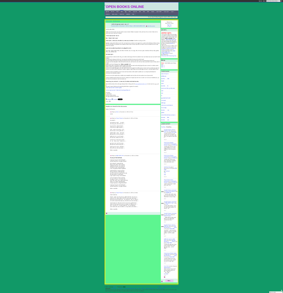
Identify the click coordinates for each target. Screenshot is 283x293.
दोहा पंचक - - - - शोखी (165, 78)
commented (166, 143)
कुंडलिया (162, 112)
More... (169, 280)
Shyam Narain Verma (168, 179)
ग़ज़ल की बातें (120, 288)
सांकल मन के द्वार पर (164, 73)
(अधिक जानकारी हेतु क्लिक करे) (168, 51)
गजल (165, 132)
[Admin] (107, 27)
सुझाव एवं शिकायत (165, 53)
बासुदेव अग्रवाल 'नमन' (120, 155)
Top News (163, 126)
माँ (161, 95)
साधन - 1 (163, 65)
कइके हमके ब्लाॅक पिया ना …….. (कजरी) (170, 227)
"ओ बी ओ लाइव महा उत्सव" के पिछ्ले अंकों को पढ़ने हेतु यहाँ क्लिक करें (118, 90)
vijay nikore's (168, 214)
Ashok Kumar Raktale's (170, 191)
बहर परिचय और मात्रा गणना (150, 288)
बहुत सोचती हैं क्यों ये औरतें (165, 98)
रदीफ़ (139, 288)
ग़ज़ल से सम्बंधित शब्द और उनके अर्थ (130, 288)
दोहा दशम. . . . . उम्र (165, 110)
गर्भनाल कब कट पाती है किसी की (167, 105)
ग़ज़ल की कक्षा (114, 288)
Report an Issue (166, 286)
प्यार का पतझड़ (163, 107)
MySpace (109, 99)
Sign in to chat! (273, 292)
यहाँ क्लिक (171, 43)
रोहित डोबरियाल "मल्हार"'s (169, 203)
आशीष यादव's (166, 226)
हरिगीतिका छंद (163, 76)
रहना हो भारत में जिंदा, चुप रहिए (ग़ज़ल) (168, 88)
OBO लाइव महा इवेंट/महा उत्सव (139, 26)
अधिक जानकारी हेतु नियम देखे (171, 39)
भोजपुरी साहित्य (172, 228)
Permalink (111, 112)
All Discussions (108, 21)
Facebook (115, 99)
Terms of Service (174, 286)
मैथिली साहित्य (173, 132)
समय (162, 93)
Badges (160, 286)
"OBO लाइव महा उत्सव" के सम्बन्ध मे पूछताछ (114, 87)
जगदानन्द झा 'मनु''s (167, 131)
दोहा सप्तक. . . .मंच (164, 85)
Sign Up (260, 1)
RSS (106, 213)
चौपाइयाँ (162, 81)
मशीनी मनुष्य (163, 103)
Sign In (264, 1)
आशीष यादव (166, 239)
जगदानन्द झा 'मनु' (167, 167)
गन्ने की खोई (163, 100)
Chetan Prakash (119, 118)
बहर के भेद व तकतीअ (160, 288)
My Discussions (116, 21)
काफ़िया (142, 288)
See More (166, 273)
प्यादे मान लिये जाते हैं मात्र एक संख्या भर (168, 115)
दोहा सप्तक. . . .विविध (165, 117)
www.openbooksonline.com (141, 84)
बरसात (162, 83)
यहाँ (163, 54)
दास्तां (162, 90)
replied (172, 129)
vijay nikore (166, 266)
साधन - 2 (163, 66)
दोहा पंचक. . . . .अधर (165, 119)
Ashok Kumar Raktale (168, 142)
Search (281, 1)
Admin (117, 26)
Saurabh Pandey (167, 129)
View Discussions (151, 26)
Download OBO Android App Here (169, 55)
